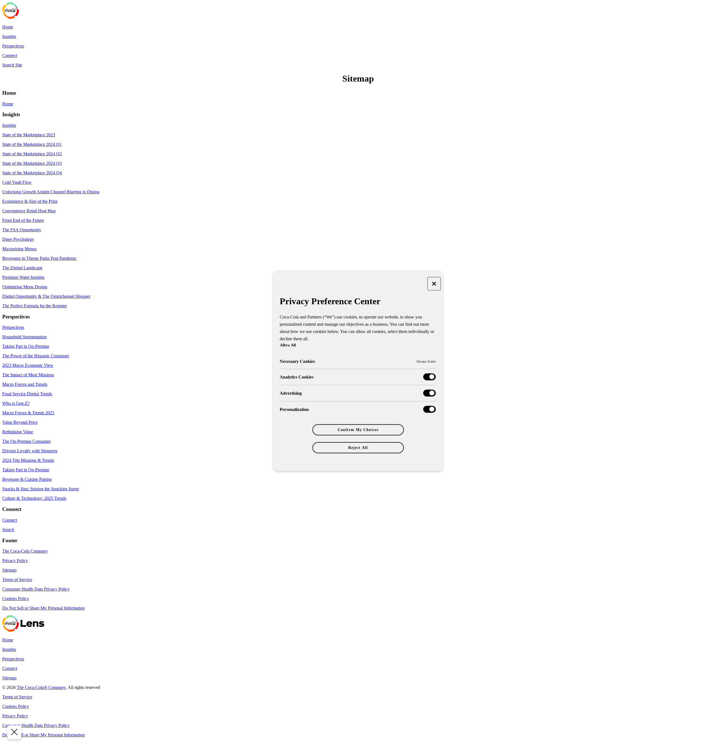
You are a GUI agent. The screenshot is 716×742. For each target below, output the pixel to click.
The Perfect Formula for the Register (34, 305)
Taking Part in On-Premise (25, 346)
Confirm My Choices (358, 430)
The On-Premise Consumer (26, 441)
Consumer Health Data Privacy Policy (36, 589)
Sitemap (9, 570)
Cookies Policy (15, 598)
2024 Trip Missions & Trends (28, 460)
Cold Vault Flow (17, 182)
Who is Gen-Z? (16, 403)
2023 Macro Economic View (27, 365)
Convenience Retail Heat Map (29, 210)
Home (7, 27)
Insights (9, 36)
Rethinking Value (17, 431)
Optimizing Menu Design (24, 286)
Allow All (288, 345)
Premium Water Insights (23, 277)
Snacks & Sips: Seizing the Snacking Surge (40, 488)
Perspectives (13, 46)
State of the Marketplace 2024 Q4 (32, 172)
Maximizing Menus (19, 248)
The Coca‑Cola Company (25, 551)
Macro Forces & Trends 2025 (28, 412)
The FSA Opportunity (21, 229)
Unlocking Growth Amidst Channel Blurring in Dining (50, 191)
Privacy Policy (15, 560)
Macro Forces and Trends (24, 384)
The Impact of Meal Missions (28, 374)
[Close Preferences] (14, 732)
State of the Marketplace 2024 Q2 (32, 153)
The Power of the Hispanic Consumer (35, 355)
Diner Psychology (18, 239)
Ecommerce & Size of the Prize (30, 201)
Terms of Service (17, 579)
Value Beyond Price (19, 422)
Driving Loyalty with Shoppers (29, 450)
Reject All (358, 448)
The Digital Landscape (22, 267)
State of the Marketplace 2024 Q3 (32, 163)
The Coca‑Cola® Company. (42, 687)
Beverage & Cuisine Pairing (27, 479)
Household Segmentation (24, 336)
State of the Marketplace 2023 (28, 134)
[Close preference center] (434, 284)
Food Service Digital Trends (27, 393)
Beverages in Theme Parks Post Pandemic (39, 258)
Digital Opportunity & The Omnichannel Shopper (46, 296)
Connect (9, 55)
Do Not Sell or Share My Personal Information (43, 608)
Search (8, 529)
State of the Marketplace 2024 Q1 (32, 144)
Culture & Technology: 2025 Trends (34, 498)
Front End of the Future (23, 220)
